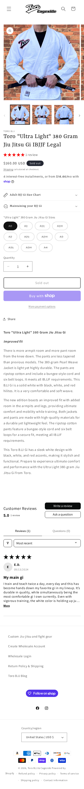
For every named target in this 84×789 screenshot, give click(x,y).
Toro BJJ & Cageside (39, 768)
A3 (64, 237)
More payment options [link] (42, 306)
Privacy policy (47, 773)
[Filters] (7, 543)
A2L (29, 237)
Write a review (62, 506)
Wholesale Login (19, 656)
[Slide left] (4, 115)
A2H (47, 237)
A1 (28, 227)
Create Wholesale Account (26, 646)
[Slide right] (79, 115)
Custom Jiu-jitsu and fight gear (30, 636)
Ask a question (63, 514)
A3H (31, 248)
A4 (48, 248)
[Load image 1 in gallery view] (20, 114)
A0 (13, 227)
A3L (14, 248)
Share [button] (12, 319)
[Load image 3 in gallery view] (64, 114)
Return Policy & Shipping (26, 666)
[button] (9, 9)
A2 (13, 237)
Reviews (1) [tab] (22, 531)
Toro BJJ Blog (17, 676)
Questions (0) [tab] (61, 531)
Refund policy (27, 773)
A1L (45, 227)
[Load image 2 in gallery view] (42, 114)
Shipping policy (30, 780)
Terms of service (69, 773)
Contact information (56, 780)
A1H (62, 227)
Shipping (8, 169)
